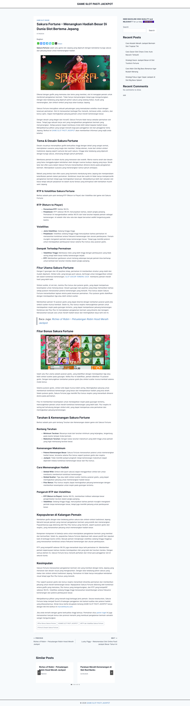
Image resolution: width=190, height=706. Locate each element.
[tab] (71, 684)
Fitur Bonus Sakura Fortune (47, 623)
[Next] (111, 672)
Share (60, 44)
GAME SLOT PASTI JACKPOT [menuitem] (63, 130)
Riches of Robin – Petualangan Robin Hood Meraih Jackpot (54, 641)
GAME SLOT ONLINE (43, 20)
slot (124, 95)
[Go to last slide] (39, 672)
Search (126, 27)
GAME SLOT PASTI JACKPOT (68, 623)
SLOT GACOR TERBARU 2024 (77, 277)
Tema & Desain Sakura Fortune (48, 627)
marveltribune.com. (65, 607)
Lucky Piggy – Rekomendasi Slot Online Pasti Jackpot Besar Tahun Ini (99, 641)
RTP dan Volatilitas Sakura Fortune (91, 623)
